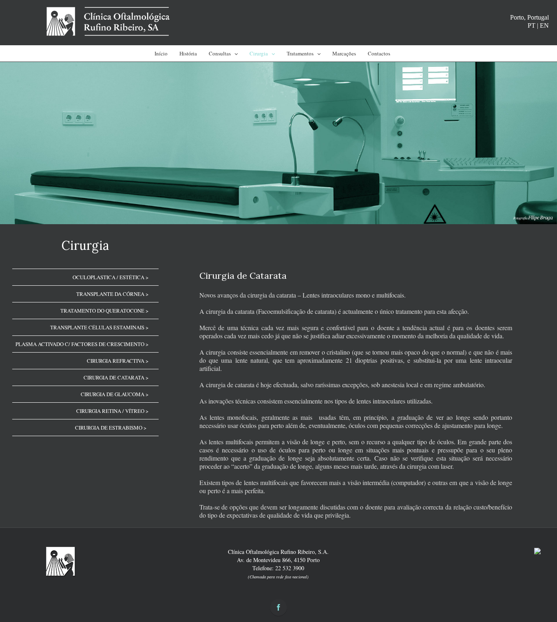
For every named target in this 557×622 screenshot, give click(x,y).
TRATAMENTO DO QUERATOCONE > (104, 310)
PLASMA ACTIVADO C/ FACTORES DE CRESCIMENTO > (81, 344)
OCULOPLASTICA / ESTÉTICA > (110, 277)
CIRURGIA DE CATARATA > (116, 377)
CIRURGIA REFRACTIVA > (117, 360)
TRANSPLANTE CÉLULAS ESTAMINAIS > (99, 327)
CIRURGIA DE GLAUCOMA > (114, 394)
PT (531, 25)
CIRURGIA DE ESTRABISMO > (110, 427)
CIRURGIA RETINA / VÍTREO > (112, 411)
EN (544, 25)
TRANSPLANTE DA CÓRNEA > (112, 294)
